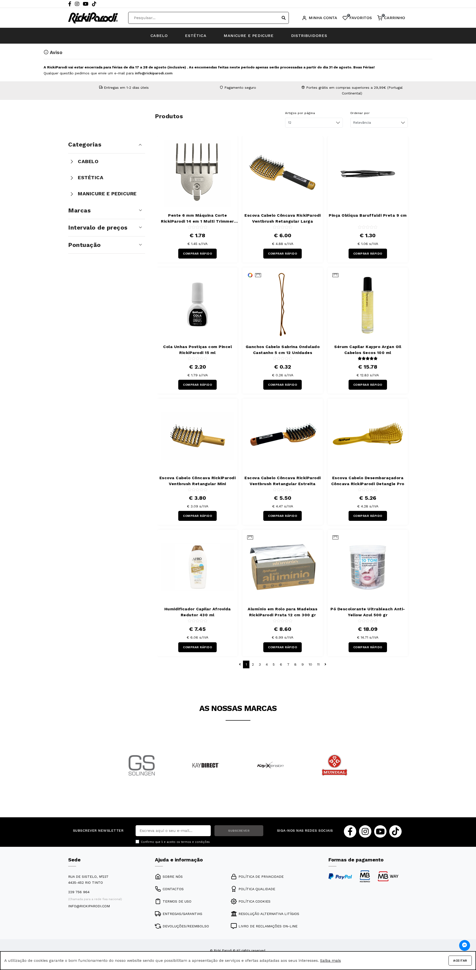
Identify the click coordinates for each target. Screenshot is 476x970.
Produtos (169, 116)
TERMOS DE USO (177, 901)
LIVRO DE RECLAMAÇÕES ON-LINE (268, 926)
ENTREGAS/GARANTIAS (182, 914)
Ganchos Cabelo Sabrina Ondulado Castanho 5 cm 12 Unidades (283, 349)
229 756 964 (78, 892)
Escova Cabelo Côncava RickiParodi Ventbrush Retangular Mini (197, 480)
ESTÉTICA (195, 35)
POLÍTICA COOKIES (254, 901)
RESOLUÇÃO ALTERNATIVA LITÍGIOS (268, 914)
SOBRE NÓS (173, 877)
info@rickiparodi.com (154, 73)
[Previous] (115, 772)
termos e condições (195, 842)
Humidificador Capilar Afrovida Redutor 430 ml (197, 612)
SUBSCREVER (238, 830)
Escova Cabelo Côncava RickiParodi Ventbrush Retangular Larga (282, 218)
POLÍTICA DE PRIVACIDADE (261, 877)
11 (318, 664)
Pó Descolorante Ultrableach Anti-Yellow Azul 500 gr (367, 612)
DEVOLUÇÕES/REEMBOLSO (186, 926)
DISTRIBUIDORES (309, 35)
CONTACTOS (173, 889)
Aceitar (460, 960)
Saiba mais (330, 960)
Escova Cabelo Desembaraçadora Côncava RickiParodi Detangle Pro (367, 480)
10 (310, 664)
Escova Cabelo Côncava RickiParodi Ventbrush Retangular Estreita (282, 480)
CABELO (159, 35)
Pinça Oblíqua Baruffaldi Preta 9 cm (368, 215)
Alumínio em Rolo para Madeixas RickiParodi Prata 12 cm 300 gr (282, 612)
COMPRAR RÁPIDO (197, 253)
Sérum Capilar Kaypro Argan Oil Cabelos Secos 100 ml (367, 349)
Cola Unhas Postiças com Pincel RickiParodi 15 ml (197, 349)
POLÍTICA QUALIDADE (256, 889)
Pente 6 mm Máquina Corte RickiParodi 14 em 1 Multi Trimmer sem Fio (197, 218)
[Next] (360, 772)
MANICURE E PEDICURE (248, 35)
